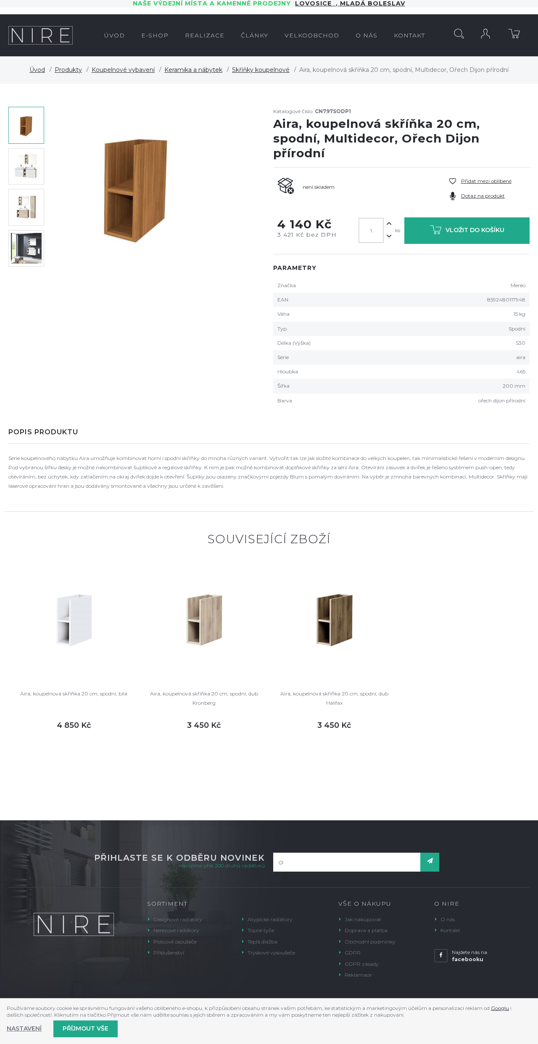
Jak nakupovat (363, 919)
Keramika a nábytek (193, 70)
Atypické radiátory (270, 919)
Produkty (68, 70)
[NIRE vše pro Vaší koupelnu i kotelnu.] (40, 35)
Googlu (500, 1008)
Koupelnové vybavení (123, 70)
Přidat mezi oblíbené (486, 181)
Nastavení (24, 1028)
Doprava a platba (366, 930)
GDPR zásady (362, 964)
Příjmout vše (85, 1028)
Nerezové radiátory (176, 930)
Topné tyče (261, 930)
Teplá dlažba (262, 941)
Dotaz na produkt (483, 196)
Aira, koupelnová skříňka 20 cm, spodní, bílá (73, 693)
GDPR (353, 952)
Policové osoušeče (175, 941)
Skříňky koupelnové (261, 70)
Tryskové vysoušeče (271, 952)
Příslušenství (168, 952)
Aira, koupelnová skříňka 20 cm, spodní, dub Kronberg (204, 698)
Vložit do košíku (475, 230)
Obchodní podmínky (370, 941)
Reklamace (358, 975)
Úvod (37, 70)
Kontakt (450, 930)
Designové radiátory (177, 919)
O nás (447, 919)
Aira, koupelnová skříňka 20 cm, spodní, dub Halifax (334, 698)
